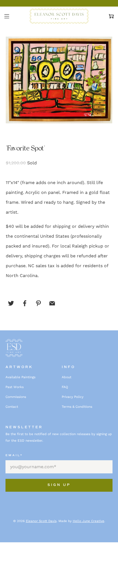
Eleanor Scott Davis (41, 521)
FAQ (65, 387)
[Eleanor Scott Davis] (59, 16)
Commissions (15, 397)
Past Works (14, 387)
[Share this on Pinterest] (38, 303)
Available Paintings (20, 377)
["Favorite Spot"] (59, 80)
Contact (11, 407)
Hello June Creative (88, 521)
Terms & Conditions (77, 407)
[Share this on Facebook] (24, 303)
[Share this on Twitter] (11, 303)
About (66, 377)
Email (14, 455)
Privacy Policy (72, 397)
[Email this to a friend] (52, 303)
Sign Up (59, 485)
